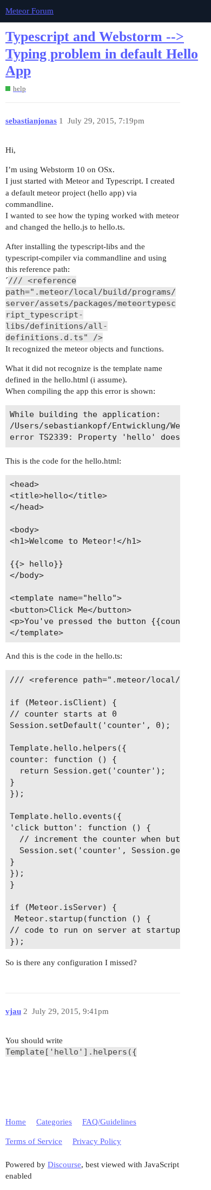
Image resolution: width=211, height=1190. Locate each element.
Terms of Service (33, 1141)
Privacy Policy (96, 1141)
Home (15, 1121)
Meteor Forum (29, 10)
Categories (54, 1121)
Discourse (64, 1164)
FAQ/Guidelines (109, 1121)
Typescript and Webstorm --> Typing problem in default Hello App (101, 54)
